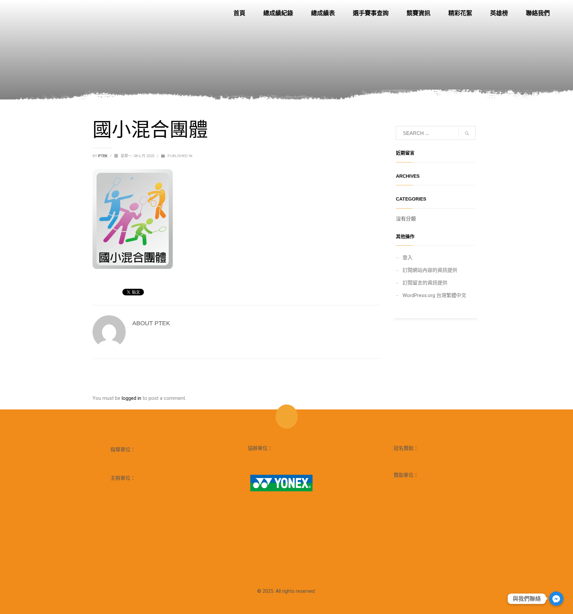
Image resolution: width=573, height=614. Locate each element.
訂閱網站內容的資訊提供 (430, 270)
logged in (132, 398)
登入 (408, 258)
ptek (103, 156)
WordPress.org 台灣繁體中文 (434, 295)
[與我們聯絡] (556, 598)
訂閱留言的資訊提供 (425, 283)
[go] (467, 133)
